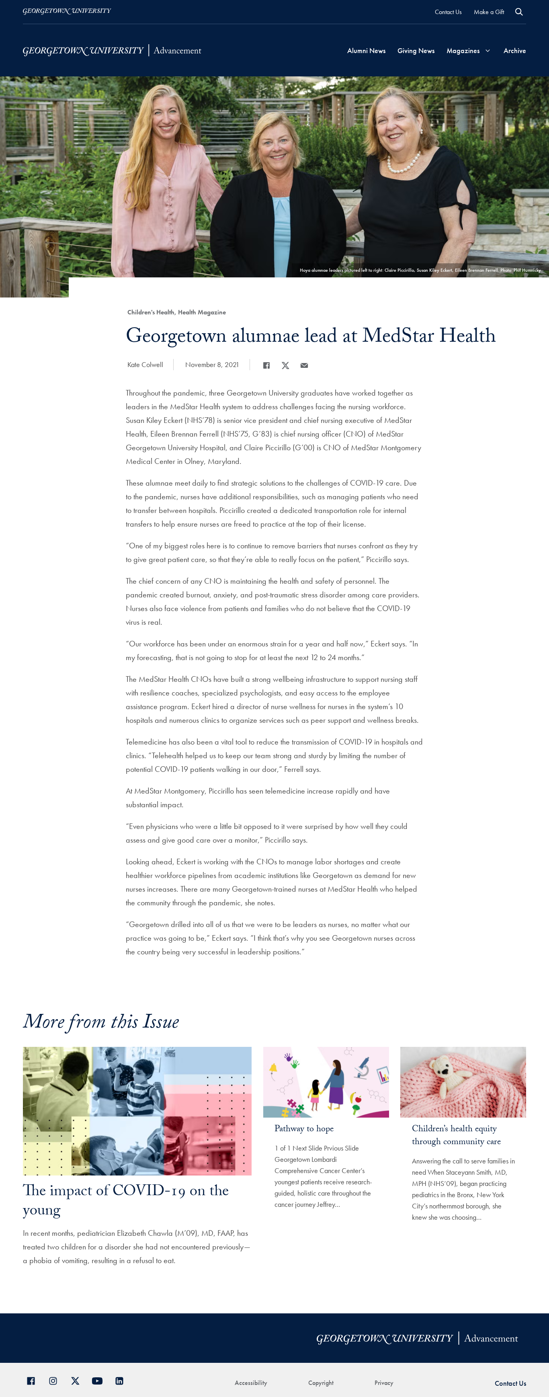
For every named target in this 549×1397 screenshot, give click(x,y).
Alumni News (366, 50)
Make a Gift (489, 12)
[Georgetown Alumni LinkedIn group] (122, 1380)
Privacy (384, 1383)
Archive (515, 50)
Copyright (321, 1383)
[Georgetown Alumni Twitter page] (78, 1380)
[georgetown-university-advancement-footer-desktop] (112, 50)
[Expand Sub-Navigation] (488, 50)
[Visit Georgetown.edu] (67, 11)
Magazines (463, 50)
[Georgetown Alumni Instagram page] (56, 1380)
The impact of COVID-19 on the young (126, 1202)
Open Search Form (519, 12)
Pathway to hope (304, 1129)
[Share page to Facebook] (266, 365)
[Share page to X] (285, 365)
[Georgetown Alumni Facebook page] (34, 1380)
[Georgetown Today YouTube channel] (100, 1380)
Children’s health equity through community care (456, 1136)
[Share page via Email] (304, 365)
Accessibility (251, 1383)
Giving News (415, 50)
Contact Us (448, 12)
